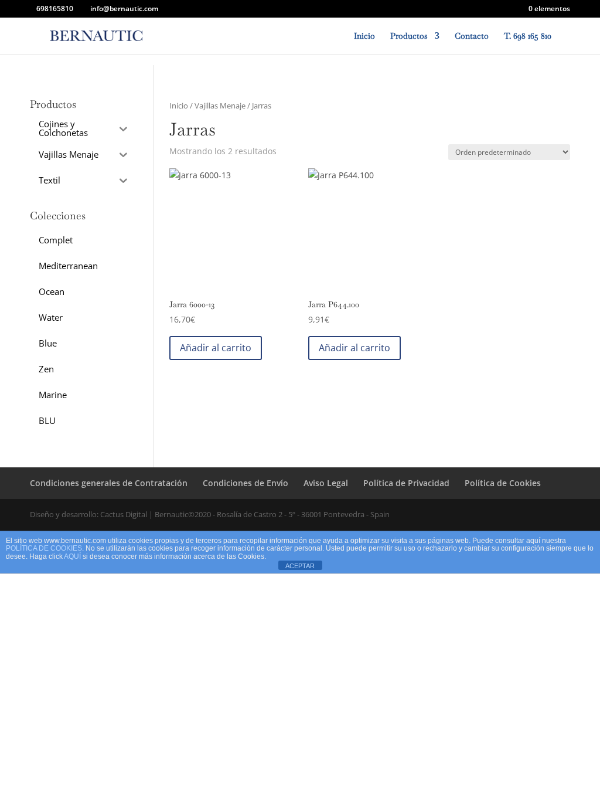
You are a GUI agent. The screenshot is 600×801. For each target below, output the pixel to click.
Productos (409, 36)
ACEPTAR (300, 565)
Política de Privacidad (406, 482)
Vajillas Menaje (220, 105)
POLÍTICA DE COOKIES (44, 548)
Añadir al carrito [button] (215, 347)
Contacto (472, 36)
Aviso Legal (326, 482)
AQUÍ (72, 556)
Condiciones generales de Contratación (109, 482)
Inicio (364, 36)
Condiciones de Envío (245, 482)
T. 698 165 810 (527, 36)
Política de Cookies (503, 482)
